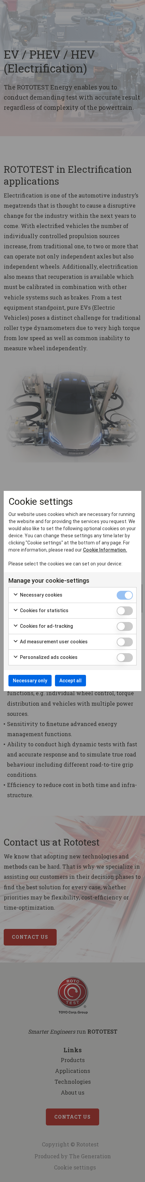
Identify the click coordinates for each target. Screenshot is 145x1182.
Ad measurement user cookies (53, 641)
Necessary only (30, 680)
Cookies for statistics (43, 610)
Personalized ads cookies (48, 657)
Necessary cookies (40, 595)
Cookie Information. (105, 550)
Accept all (70, 680)
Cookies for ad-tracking (46, 626)
